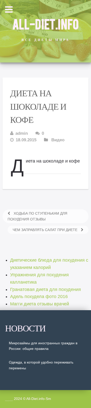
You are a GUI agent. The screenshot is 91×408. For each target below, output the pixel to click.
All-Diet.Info (45, 23)
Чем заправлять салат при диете (45, 230)
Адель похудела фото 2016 (39, 296)
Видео (57, 140)
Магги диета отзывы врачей (39, 303)
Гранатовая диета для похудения (45, 289)
